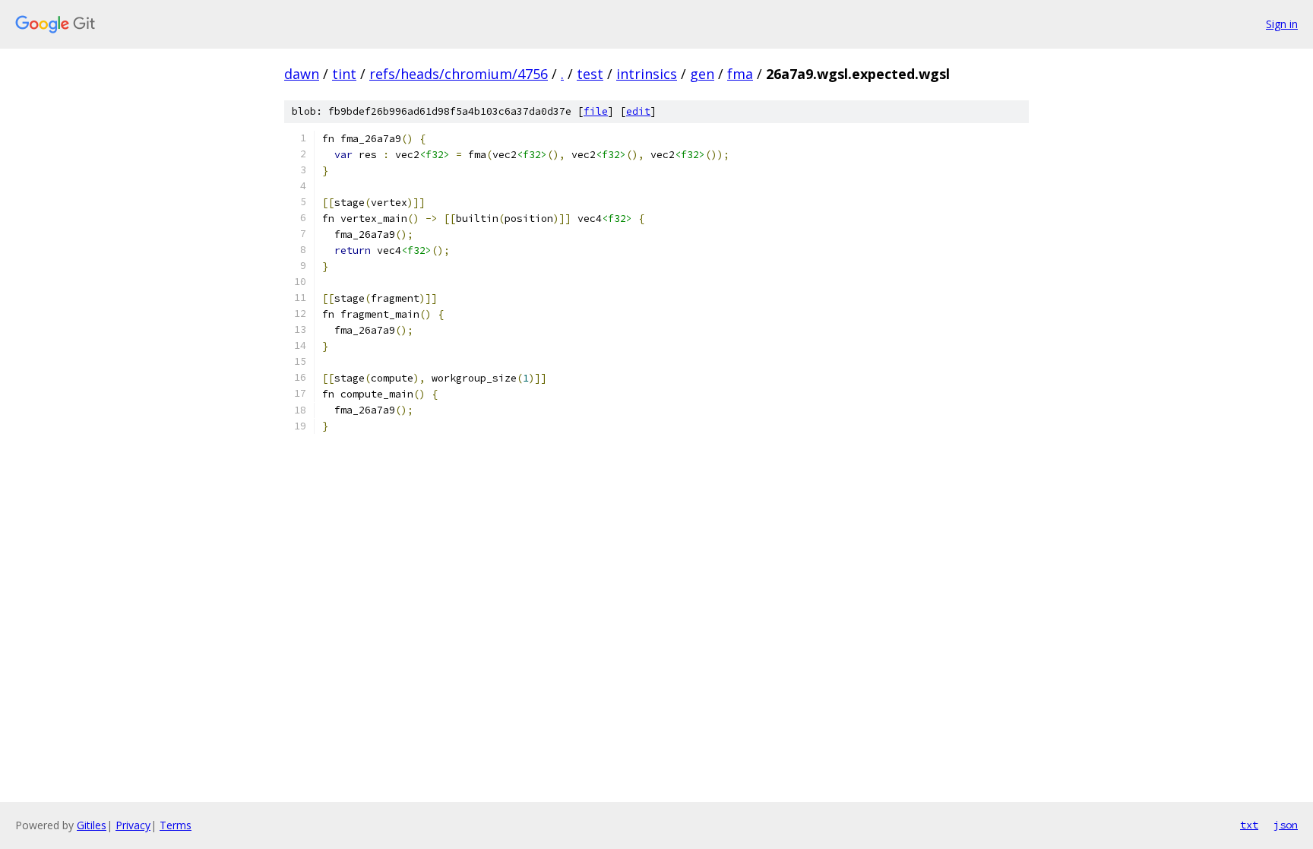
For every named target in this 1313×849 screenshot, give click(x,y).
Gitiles (91, 825)
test (590, 74)
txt (1249, 825)
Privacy (132, 825)
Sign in (1282, 24)
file (596, 111)
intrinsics (646, 74)
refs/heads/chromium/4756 (458, 74)
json (1285, 825)
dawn (301, 74)
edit (638, 111)
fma (740, 74)
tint (344, 74)
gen (702, 74)
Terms (175, 825)
